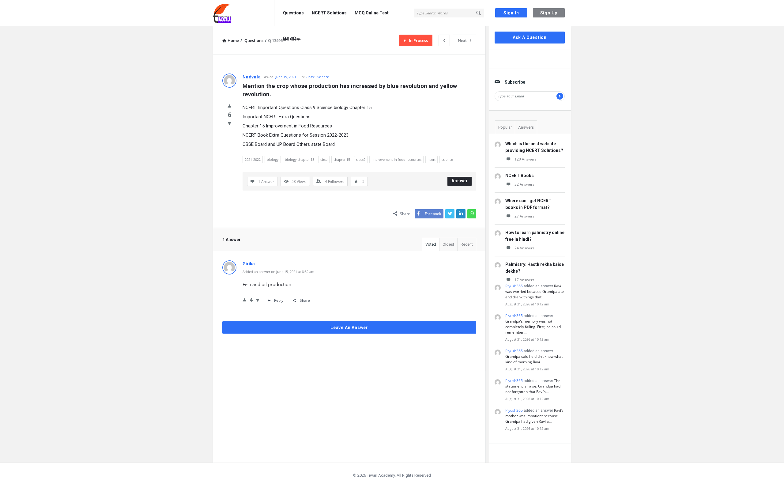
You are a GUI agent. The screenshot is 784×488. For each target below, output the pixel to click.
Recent (467, 244)
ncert (431, 159)
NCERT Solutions (329, 12)
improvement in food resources (396, 159)
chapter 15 (342, 159)
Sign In (511, 12)
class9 (360, 159)
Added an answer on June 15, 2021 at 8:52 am (278, 271)
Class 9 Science (317, 76)
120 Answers (525, 159)
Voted (430, 244)
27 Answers (524, 216)
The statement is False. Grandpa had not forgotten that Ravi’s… (532, 386)
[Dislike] (230, 123)
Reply (278, 300)
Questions (293, 12)
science (447, 159)
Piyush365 (514, 286)
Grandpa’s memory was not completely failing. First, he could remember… (533, 327)
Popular (505, 127)
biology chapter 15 (299, 159)
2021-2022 (253, 159)
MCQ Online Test (372, 12)
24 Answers (524, 248)
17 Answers (524, 279)
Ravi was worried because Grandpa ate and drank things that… (534, 291)
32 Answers (524, 184)
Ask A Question (530, 37)
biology (273, 159)
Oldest (448, 244)
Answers (526, 127)
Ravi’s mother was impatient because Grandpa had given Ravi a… (534, 416)
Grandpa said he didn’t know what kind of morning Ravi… (534, 359)
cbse (323, 159)
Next (462, 40)
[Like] (230, 105)
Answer (459, 180)
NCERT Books (519, 175)
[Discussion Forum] (243, 13)
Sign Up (549, 12)
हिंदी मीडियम (292, 38)
